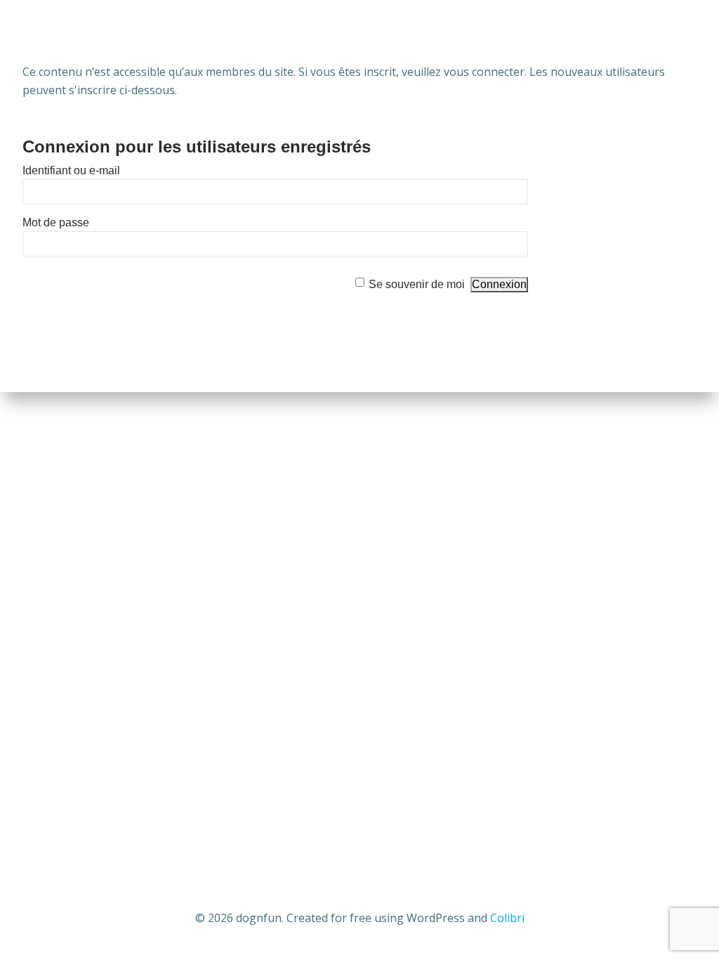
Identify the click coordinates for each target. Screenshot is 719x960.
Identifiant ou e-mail (71, 170)
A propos (160, 32)
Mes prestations (376, 32)
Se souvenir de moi (417, 284)
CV (218, 32)
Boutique (475, 32)
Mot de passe (55, 222)
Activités (278, 32)
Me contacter (568, 32)
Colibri (507, 918)
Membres (658, 32)
